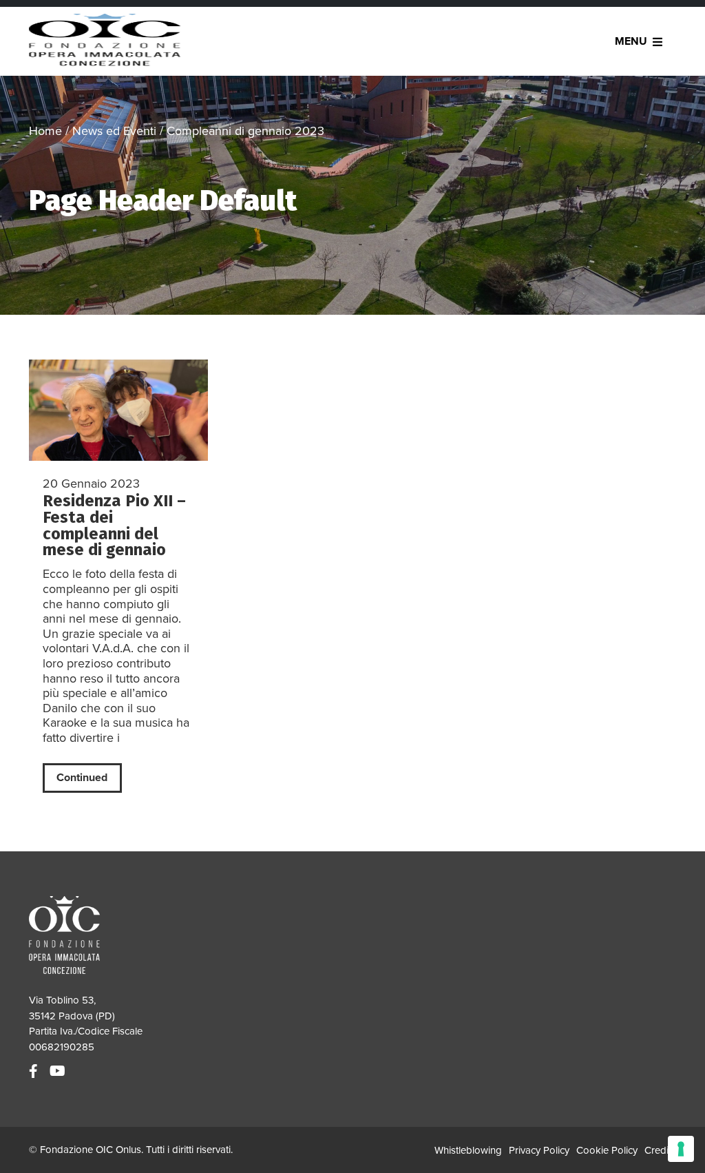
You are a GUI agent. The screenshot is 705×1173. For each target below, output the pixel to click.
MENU (631, 41)
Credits (660, 1150)
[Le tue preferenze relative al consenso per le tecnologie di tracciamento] (681, 1149)
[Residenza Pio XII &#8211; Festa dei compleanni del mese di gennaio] (118, 410)
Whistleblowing (468, 1150)
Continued (81, 778)
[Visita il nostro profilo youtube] (59, 1071)
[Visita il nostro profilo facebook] (35, 1071)
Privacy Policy (539, 1150)
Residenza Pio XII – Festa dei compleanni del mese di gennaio (114, 525)
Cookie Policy (607, 1150)
